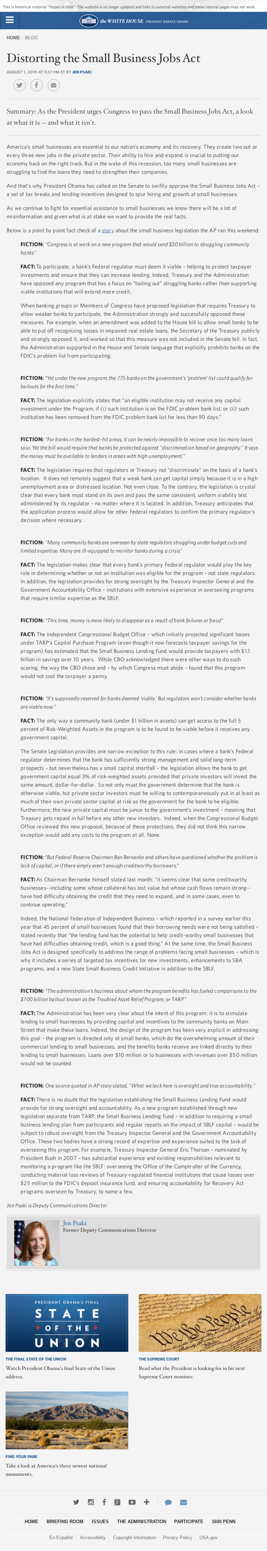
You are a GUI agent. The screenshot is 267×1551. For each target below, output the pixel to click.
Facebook (38, 80)
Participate (188, 1521)
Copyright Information (134, 1537)
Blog (31, 37)
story (108, 230)
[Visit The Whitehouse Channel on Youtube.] (132, 1502)
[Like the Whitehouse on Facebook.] (104, 1502)
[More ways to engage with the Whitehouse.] (146, 1502)
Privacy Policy (177, 1537)
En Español (61, 1537)
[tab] (9, 20)
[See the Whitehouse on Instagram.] (91, 1502)
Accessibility (93, 1537)
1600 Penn (223, 1521)
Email (55, 80)
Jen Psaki (82, 71)
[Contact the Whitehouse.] (165, 1502)
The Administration (141, 1521)
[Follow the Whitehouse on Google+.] (117, 1502)
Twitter (21, 80)
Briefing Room (65, 1521)
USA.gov (209, 1537)
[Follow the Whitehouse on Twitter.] (76, 1502)
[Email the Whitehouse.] (183, 1502)
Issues (100, 1521)
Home (13, 37)
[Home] (133, 26)
